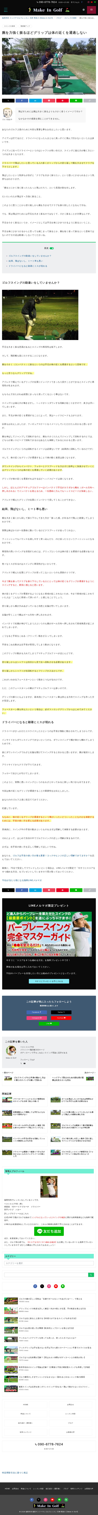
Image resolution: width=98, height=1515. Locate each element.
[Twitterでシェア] (8, 101)
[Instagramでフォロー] (88, 2)
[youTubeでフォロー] (25, 1063)
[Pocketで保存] (49, 101)
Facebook (36, 1012)
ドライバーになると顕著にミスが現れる (28, 266)
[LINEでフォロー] (95, 2)
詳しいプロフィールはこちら (16, 1213)
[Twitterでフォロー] (85, 2)
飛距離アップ (25, 26)
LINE (48, 1024)
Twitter (60, 1012)
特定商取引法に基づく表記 (15, 1472)
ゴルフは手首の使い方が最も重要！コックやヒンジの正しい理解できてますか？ (51, 855)
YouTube (60, 1018)
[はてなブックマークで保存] (35, 101)
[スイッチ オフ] (83, 10)
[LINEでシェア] (76, 101)
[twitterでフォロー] (21, 1063)
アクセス (76, 2)
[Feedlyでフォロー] (66, 1500)
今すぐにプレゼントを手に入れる (49, 981)
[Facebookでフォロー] (82, 2)
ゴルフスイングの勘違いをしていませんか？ (30, 256)
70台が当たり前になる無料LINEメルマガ (22, 880)
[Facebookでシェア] (22, 101)
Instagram (36, 1018)
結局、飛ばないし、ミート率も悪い (26, 261)
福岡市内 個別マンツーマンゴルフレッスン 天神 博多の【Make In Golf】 (52, 1512)
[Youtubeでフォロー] (92, 2)
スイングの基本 (9, 26)
